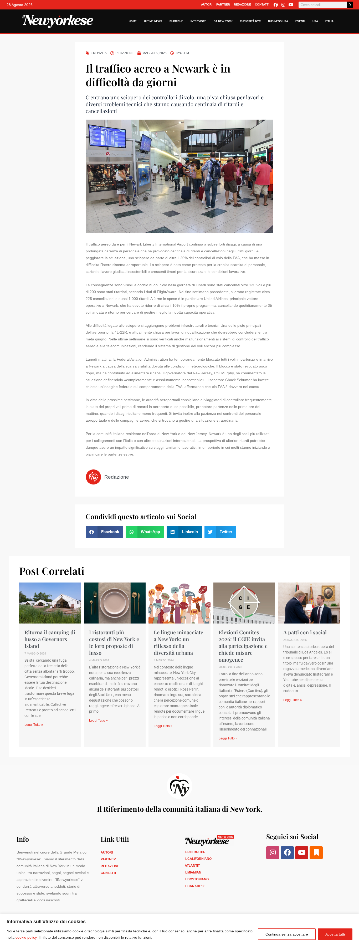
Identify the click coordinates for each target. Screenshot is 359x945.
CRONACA (99, 53)
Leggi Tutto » (33, 725)
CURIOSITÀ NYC (250, 21)
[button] (104, 532)
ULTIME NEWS (153, 21)
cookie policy (26, 937)
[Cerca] (350, 5)
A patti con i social (305, 632)
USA (315, 21)
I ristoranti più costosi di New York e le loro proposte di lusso (114, 642)
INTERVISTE (198, 21)
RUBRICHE (176, 21)
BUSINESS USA (278, 21)
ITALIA (329, 21)
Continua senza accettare (286, 934)
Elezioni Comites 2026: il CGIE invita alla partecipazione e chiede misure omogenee (243, 646)
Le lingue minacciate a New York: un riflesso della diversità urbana (178, 642)
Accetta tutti (335, 934)
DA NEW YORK (223, 21)
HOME (133, 21)
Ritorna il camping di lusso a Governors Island (49, 639)
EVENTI (300, 21)
